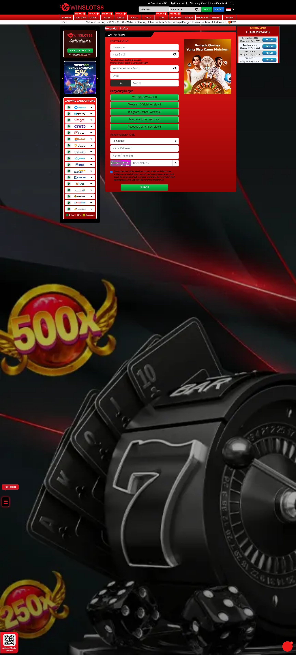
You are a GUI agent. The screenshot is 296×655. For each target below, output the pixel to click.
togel (161, 18)
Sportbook (80, 18)
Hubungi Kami (199, 3)
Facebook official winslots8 (144, 126)
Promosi (229, 18)
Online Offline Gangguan (81, 215)
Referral (215, 18)
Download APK (158, 3)
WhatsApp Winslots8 (144, 97)
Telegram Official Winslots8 (144, 104)
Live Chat (179, 3)
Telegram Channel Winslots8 (144, 112)
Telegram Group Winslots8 (144, 119)
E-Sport (94, 18)
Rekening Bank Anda (122, 134)
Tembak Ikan (202, 18)
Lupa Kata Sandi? (219, 3)
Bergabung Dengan (121, 91)
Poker (148, 18)
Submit (144, 187)
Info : (64, 22)
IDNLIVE (121, 18)
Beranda (66, 18)
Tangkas (188, 18)
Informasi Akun (119, 41)
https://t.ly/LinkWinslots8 (257, 623)
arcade (134, 18)
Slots (107, 18)
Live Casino (175, 18)
